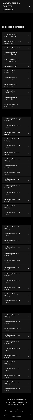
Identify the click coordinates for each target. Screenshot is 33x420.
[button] (29, 6)
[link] (12, 10)
